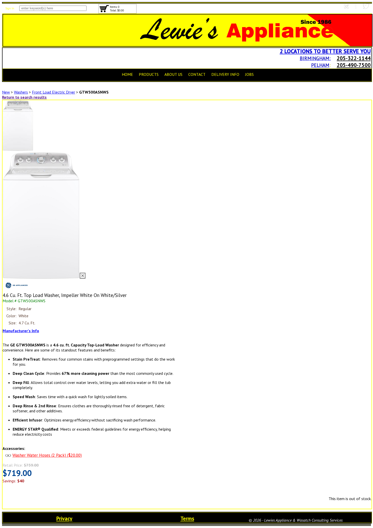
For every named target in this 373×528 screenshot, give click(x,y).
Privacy (64, 518)
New (6, 92)
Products (149, 74)
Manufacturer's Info (21, 330)
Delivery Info (225, 74)
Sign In (9, 8)
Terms (187, 518)
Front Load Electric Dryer (53, 92)
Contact (197, 74)
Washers (21, 92)
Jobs (249, 74)
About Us (173, 74)
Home (127, 74)
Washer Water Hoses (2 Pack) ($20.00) (47, 455)
